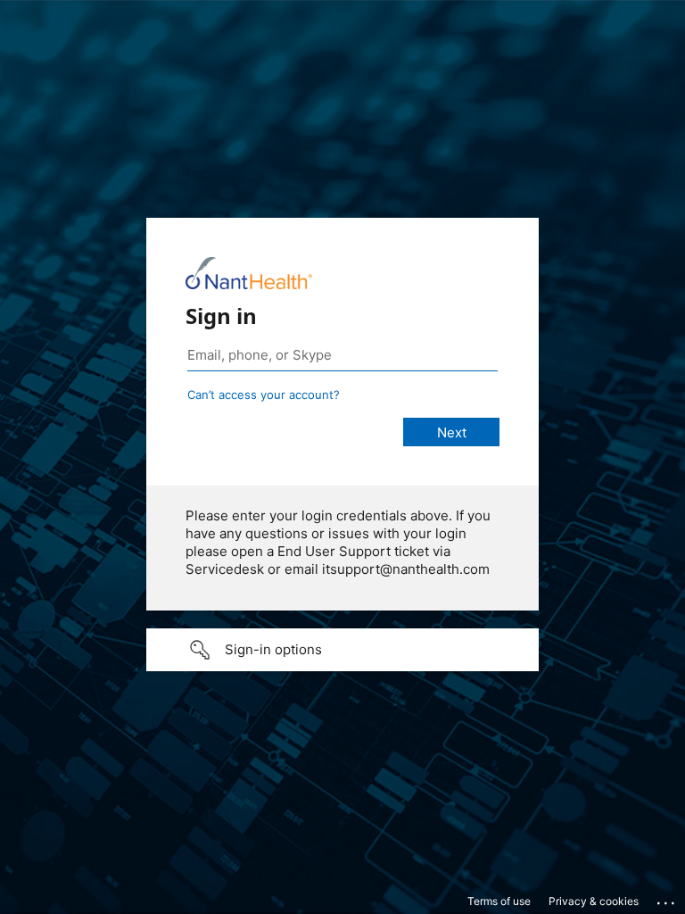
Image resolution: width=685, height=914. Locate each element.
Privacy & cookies (594, 901)
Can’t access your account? (263, 394)
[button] (342, 649)
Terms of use (499, 901)
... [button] (667, 899)
